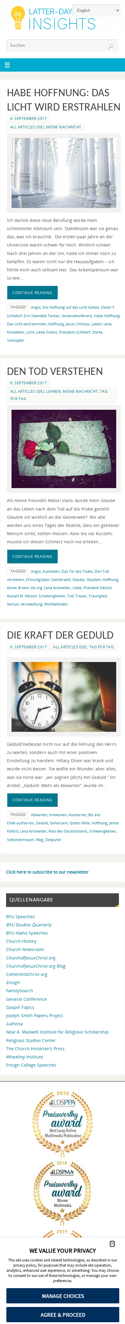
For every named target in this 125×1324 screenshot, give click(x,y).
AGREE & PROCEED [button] (63, 1314)
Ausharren (77, 814)
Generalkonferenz (77, 315)
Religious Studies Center (31, 1040)
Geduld (42, 823)
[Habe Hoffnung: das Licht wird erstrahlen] (64, 173)
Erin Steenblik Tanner (42, 315)
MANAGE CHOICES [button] (63, 1295)
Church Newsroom (25, 949)
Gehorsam (59, 823)
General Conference (26, 999)
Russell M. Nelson (22, 596)
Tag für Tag (101, 647)
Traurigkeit (98, 596)
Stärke (97, 332)
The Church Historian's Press (35, 1048)
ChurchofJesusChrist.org (31, 958)
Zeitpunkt (53, 839)
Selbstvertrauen (20, 839)
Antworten (58, 814)
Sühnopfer (15, 340)
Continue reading (32, 292)
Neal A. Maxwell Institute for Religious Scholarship (57, 1032)
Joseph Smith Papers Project (34, 1015)
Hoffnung (56, 324)
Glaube (79, 579)
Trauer (81, 596)
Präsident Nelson (97, 587)
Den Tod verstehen (55, 372)
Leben (96, 324)
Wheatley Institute (24, 1057)
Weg (39, 839)
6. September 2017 (28, 118)
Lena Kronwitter (57, 587)
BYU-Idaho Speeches (27, 933)
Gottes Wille (79, 823)
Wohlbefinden (56, 604)
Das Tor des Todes (77, 571)
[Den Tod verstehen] (64, 449)
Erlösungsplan (37, 579)
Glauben (93, 579)
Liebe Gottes (46, 332)
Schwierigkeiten (52, 596)
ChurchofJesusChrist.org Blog (36, 966)
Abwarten (39, 814)
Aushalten (50, 571)
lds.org (36, 587)
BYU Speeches (20, 916)
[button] (112, 1244)
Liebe (77, 587)
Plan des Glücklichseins (68, 831)
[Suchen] (111, 47)
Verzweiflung (31, 604)
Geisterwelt (61, 579)
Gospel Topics (20, 1007)
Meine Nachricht (63, 127)
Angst (36, 307)
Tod (70, 596)
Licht (30, 332)
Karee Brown (18, 587)
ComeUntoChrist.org (26, 974)
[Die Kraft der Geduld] (64, 696)
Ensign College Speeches (31, 1065)
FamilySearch (19, 990)
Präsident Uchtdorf (74, 332)
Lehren (53, 391)
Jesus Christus (78, 324)
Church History (21, 941)
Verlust (13, 604)
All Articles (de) (27, 127)
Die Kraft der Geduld (60, 635)
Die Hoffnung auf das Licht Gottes (70, 307)
